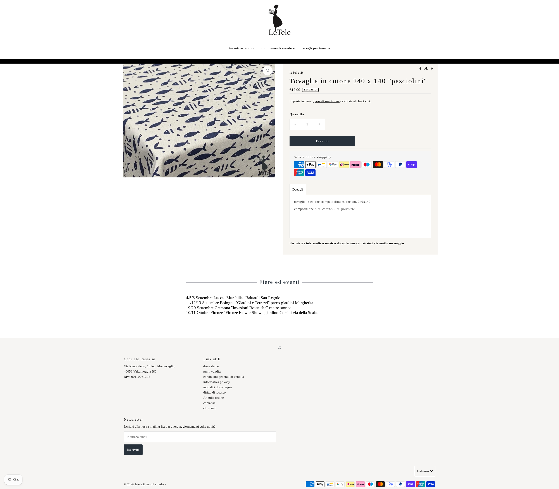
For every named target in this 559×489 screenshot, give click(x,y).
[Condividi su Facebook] (420, 68)
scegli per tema (315, 48)
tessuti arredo (240, 48)
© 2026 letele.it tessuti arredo (144, 484)
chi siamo (209, 408)
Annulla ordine (213, 397)
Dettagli (297, 189)
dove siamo (211, 366)
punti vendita (212, 371)
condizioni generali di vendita (223, 376)
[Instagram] (279, 347)
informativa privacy (216, 382)
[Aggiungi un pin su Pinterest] (432, 68)
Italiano (423, 471)
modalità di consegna (217, 387)
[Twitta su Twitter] (426, 68)
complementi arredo (277, 48)
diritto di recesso (214, 392)
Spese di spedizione (326, 101)
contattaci (209, 403)
